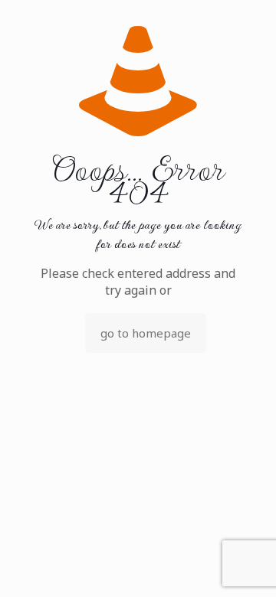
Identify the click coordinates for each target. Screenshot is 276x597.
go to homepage (145, 333)
